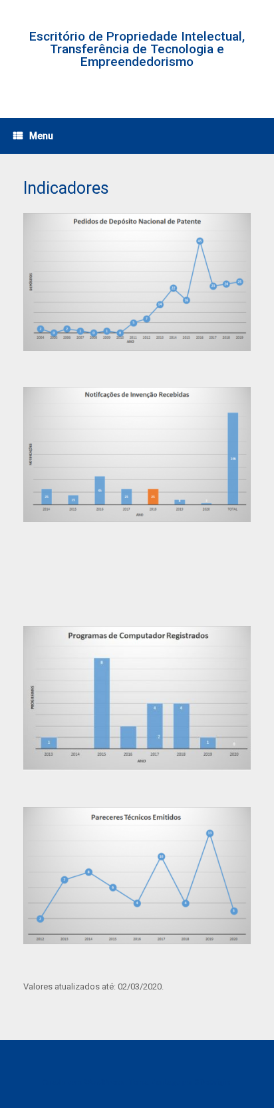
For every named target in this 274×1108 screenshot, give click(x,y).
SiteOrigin (212, 1082)
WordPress (104, 1082)
